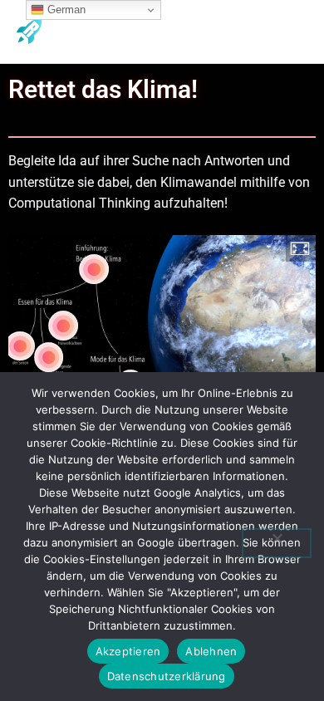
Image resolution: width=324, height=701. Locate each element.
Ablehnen (211, 651)
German (65, 9)
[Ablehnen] (277, 543)
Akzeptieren (128, 651)
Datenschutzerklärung (166, 676)
